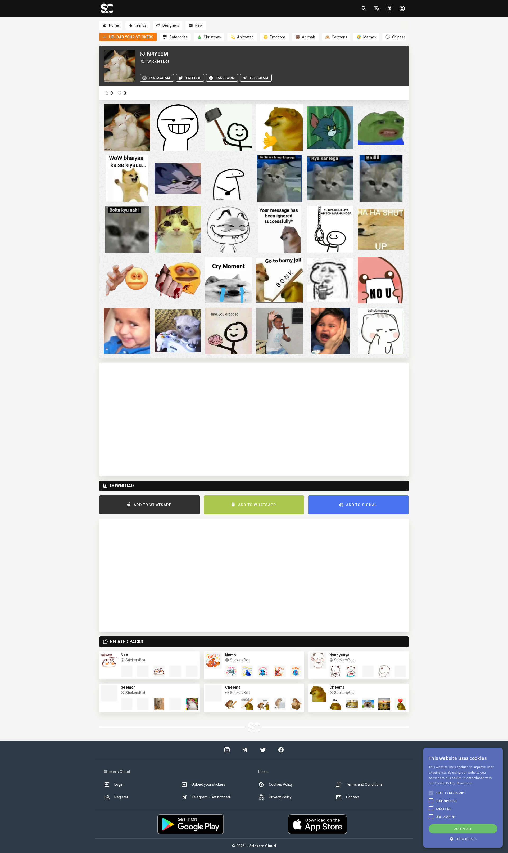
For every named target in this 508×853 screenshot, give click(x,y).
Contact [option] (352, 797)
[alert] (463, 798)
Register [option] (121, 797)
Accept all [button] (463, 829)
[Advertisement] (254, 419)
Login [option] (118, 784)
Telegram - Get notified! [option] (211, 797)
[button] (376, 8)
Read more (465, 783)
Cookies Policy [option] (281, 784)
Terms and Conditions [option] (364, 784)
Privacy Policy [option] (280, 797)
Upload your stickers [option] (208, 784)
